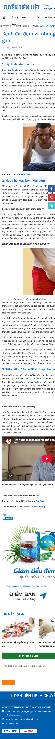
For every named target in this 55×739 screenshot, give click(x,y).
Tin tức (36, 17)
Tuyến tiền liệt (21, 7)
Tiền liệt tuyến (18, 17)
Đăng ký (28, 731)
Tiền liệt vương (37, 506)
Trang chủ (4, 17)
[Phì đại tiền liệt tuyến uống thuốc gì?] (18, 638)
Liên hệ (14, 24)
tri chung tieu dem (21, 174)
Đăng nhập (10, 731)
